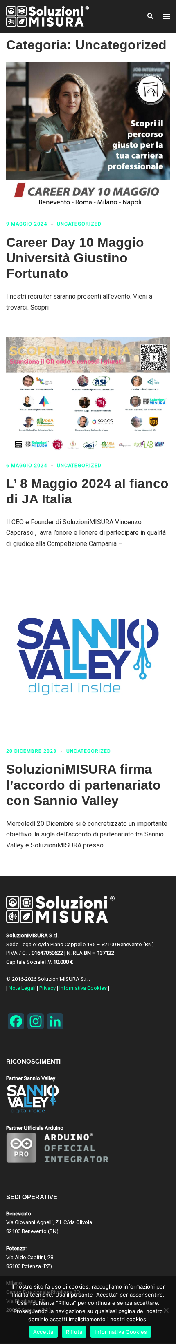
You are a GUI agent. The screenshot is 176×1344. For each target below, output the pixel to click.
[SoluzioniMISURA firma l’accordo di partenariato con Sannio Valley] (88, 655)
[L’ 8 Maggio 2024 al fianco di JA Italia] (88, 394)
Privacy (47, 988)
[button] (150, 16)
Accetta (43, 1331)
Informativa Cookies (83, 988)
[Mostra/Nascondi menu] (166, 16)
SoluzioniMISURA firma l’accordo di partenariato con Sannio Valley (83, 785)
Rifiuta (74, 1331)
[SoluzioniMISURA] (59, 16)
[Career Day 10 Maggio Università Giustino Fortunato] (88, 136)
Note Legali (22, 988)
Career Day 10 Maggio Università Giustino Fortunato (75, 258)
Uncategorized (79, 224)
